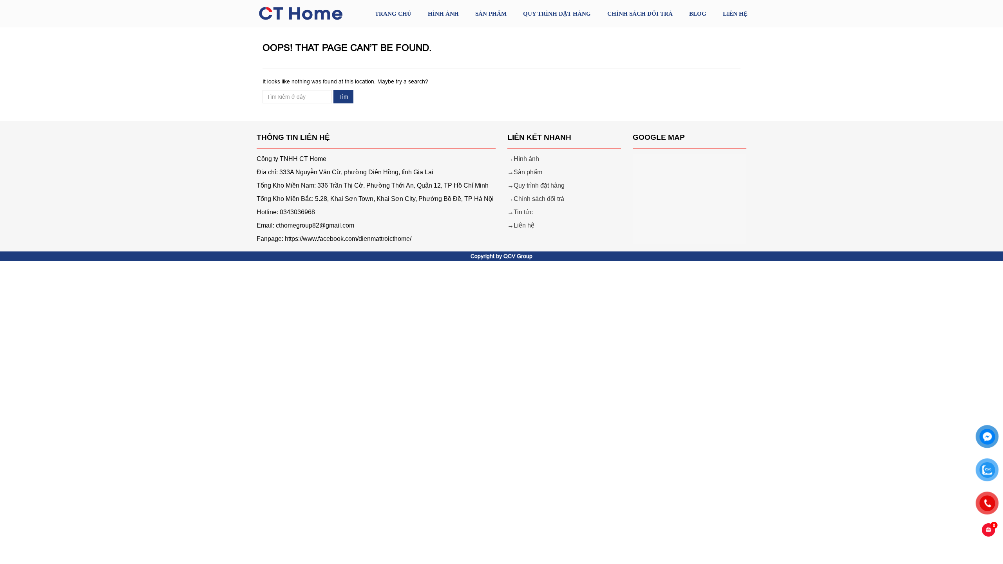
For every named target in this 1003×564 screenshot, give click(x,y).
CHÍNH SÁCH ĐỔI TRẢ (640, 14)
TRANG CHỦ (393, 14)
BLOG (697, 14)
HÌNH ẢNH (443, 14)
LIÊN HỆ (735, 14)
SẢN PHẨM (491, 14)
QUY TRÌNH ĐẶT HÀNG (557, 14)
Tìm (343, 97)
